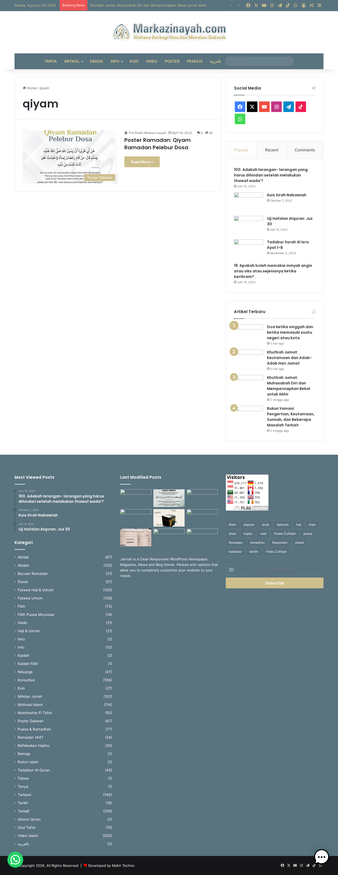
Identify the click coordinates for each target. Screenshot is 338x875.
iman (312, 525)
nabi (263, 534)
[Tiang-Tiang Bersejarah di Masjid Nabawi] (202, 537)
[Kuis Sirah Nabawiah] (248, 202)
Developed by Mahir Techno (111, 865)
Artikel (72, 61)
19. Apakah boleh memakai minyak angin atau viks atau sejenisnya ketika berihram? (273, 271)
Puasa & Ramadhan (34, 729)
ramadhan (257, 542)
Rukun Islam (28, 762)
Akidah (23, 565)
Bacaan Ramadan (33, 573)
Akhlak (23, 557)
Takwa (23, 778)
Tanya (50, 61)
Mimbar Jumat (30, 696)
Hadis (22, 623)
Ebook (96, 61)
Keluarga (25, 672)
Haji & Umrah (29, 631)
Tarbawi (24, 795)
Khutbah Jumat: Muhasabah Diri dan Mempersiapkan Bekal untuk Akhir (148, 5)
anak (265, 525)
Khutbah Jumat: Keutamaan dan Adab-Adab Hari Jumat (289, 358)
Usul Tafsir (27, 827)
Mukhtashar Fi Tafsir (35, 713)
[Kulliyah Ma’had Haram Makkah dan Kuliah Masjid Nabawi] (169, 537)
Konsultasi (26, 680)
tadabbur (235, 551)
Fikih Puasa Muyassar (36, 614)
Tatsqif (23, 811)
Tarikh (23, 803)
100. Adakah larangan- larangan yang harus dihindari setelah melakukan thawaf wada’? (271, 175)
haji (298, 525)
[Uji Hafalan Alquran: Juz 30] (248, 226)
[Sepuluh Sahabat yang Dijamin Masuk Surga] (135, 498)
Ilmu (21, 639)
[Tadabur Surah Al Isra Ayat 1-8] (248, 249)
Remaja (24, 754)
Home (31, 88)
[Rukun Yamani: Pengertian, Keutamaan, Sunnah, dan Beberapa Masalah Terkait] (248, 416)
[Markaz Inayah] (169, 32)
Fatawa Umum (30, 598)
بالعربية (215, 61)
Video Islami (28, 836)
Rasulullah (280, 542)
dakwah (283, 525)
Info (115, 61)
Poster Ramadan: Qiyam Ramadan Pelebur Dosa (157, 143)
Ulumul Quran (29, 819)
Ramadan (236, 542)
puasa (307, 534)
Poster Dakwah (31, 721)
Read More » (142, 162)
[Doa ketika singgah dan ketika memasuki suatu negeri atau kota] (248, 334)
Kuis (134, 61)
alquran (249, 525)
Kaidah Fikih (28, 664)
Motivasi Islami (30, 704)
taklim (253, 551)
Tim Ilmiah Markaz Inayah (147, 133)
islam (232, 534)
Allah (232, 525)
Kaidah (23, 655)
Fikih (21, 606)
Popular (241, 149)
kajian (248, 534)
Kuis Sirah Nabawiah (286, 195)
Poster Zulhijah (285, 534)
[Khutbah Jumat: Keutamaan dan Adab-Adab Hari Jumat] (248, 359)
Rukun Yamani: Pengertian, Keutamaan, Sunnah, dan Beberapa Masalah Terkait (290, 417)
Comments (305, 149)
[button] (15, 860)
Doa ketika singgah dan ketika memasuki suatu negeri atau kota (290, 332)
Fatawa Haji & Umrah (36, 590)
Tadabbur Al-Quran (34, 770)
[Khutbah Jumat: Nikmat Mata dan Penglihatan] (202, 518)
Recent (271, 149)
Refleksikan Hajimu (34, 745)
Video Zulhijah (276, 551)
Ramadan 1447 (30, 737)
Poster (172, 61)
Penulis (195, 61)
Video (151, 61)
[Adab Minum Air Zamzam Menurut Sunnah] (135, 537)
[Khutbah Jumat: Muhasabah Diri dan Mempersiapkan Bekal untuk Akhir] (248, 385)
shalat (299, 542)
